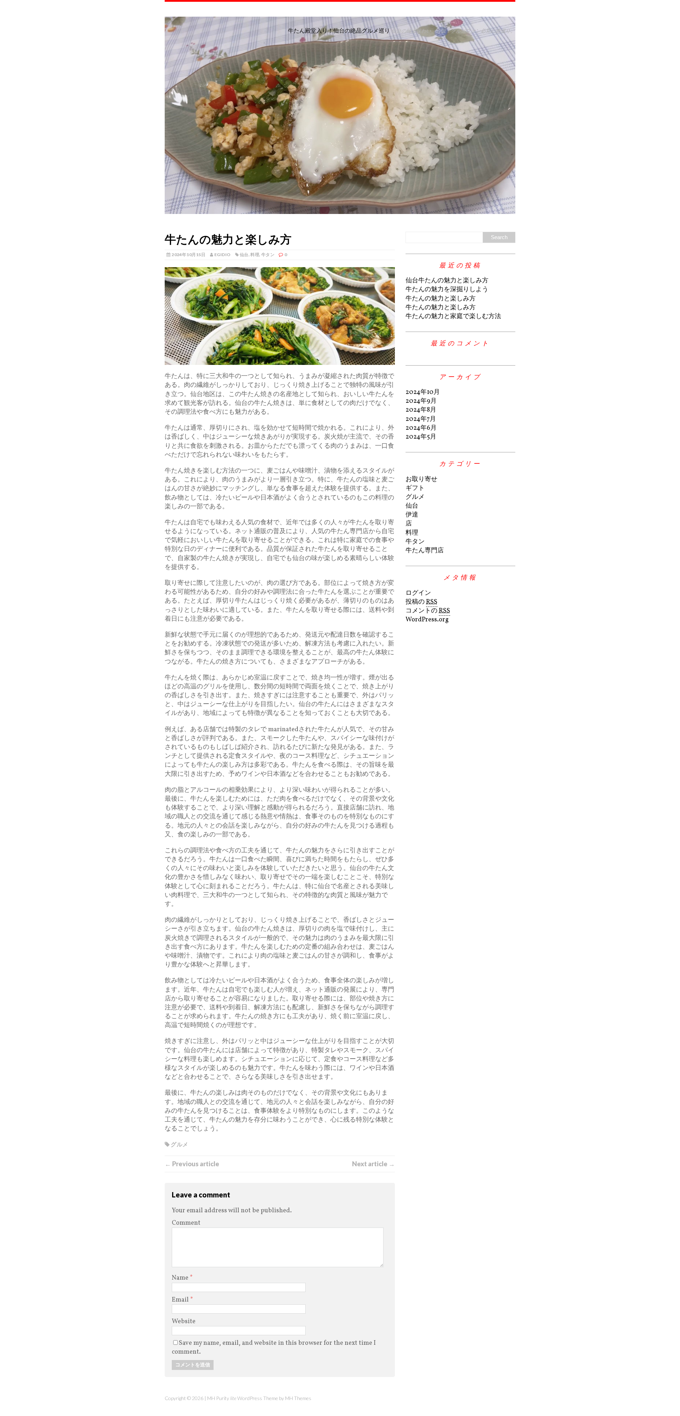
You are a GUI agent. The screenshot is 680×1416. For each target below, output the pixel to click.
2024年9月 (421, 401)
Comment (186, 1223)
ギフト (415, 488)
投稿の (421, 602)
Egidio (222, 254)
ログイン (418, 593)
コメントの (428, 611)
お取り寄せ (421, 479)
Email (181, 1300)
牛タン (267, 254)
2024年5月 (421, 437)
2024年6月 (421, 428)
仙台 (244, 254)
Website (184, 1321)
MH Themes (298, 1398)
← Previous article (192, 1164)
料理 (254, 254)
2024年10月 (423, 392)
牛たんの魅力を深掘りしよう (447, 289)
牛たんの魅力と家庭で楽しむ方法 (453, 316)
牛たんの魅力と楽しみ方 (441, 298)
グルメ (179, 1144)
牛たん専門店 (425, 550)
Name (181, 1278)
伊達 (412, 514)
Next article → (373, 1164)
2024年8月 (421, 410)
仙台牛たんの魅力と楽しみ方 (447, 280)
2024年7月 (421, 419)
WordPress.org (427, 619)
